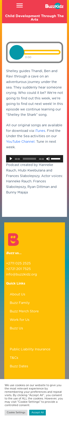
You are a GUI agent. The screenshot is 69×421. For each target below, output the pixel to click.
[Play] (11, 159)
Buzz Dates (19, 366)
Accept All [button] (37, 412)
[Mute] (48, 159)
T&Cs (14, 358)
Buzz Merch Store (24, 311)
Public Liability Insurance (30, 349)
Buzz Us (16, 328)
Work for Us (19, 320)
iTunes (40, 131)
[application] (34, 158)
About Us (17, 294)
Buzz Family (20, 303)
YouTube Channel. (20, 141)
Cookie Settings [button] (16, 412)
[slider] (56, 158)
